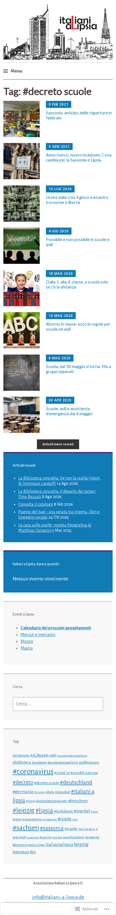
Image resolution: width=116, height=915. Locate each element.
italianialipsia (59, 844)
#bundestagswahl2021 (63, 762)
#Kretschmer (78, 801)
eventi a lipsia (36, 844)
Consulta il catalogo (35, 504)
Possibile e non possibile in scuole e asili (78, 242)
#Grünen (39, 792)
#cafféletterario (89, 762)
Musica (27, 648)
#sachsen (26, 827)
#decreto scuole (46, 783)
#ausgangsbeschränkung (72, 755)
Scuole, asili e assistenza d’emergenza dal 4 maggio (69, 411)
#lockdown (63, 811)
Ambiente (92, 837)
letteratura (21, 852)
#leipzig (24, 810)
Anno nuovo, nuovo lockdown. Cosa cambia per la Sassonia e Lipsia (78, 157)
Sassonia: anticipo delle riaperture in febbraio (79, 115)
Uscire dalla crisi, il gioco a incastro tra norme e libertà (77, 200)
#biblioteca (22, 762)
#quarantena (32, 819)
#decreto (23, 782)
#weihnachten (73, 837)
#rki (74, 819)
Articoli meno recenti (58, 444)
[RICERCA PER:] (58, 704)
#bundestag (39, 762)
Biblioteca (20, 845)
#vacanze (33, 837)
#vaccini (45, 837)
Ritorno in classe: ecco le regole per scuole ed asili (78, 326)
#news (17, 819)
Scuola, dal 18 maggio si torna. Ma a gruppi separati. (78, 369)
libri (33, 852)
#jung (30, 801)
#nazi (94, 811)
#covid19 (77, 773)
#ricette (65, 819)
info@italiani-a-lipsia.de (58, 897)
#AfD (53, 755)
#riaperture (50, 819)
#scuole (70, 829)
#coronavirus (33, 772)
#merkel (82, 811)
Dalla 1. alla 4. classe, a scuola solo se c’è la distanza (77, 284)
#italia (50, 792)
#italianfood (62, 792)
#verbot (57, 837)
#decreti (91, 773)
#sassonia (52, 828)
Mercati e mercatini (38, 634)
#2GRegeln (21, 755)
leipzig (81, 844)
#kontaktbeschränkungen (51, 801)
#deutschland (76, 782)
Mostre (27, 641)
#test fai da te (86, 828)
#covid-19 (62, 773)
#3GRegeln (39, 755)
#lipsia (44, 810)
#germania (23, 791)
